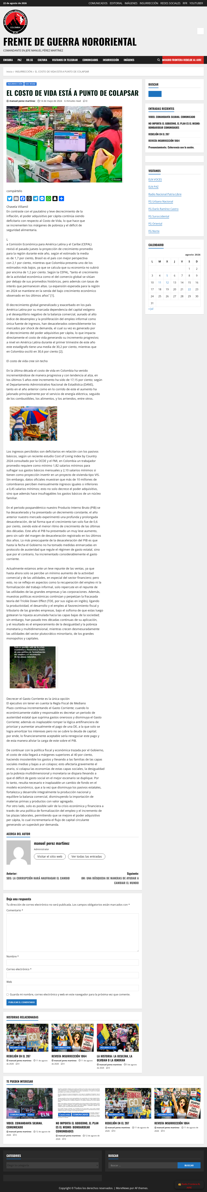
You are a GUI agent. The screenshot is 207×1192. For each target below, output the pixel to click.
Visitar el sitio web (49, 856)
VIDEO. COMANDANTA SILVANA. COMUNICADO (171, 117)
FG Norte (153, 231)
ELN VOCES (155, 179)
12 (167, 282)
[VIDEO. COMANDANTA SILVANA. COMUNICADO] (29, 1103)
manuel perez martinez (22, 100)
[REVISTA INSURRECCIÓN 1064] (72, 1038)
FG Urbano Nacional (160, 201)
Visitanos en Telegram (65, 60)
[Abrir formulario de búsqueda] (158, 60)
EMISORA (8, 60)
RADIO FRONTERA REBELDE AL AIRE (182, 60)
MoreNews (122, 1188)
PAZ (20, 60)
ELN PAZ (153, 187)
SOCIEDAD (30, 84)
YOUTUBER (196, 3)
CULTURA (42, 60)
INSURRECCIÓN (149, 3)
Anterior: (38, 875)
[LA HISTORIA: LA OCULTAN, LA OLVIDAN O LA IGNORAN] (118, 1038)
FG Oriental (155, 223)
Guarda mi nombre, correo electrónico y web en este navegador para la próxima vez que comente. (70, 994)
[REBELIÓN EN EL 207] (27, 1038)
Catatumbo (64, 1114)
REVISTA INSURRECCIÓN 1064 (69, 1056)
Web (9, 982)
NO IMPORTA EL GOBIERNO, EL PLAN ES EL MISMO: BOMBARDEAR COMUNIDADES (174, 125)
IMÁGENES (131, 3)
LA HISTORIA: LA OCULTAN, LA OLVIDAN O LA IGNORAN (114, 1058)
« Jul (150, 308)
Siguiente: (110, 878)
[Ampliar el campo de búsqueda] (155, 94)
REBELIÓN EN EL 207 (18, 1056)
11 (159, 282)
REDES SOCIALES (170, 3)
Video (31, 1114)
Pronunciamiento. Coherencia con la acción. (171, 147)
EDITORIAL (116, 3)
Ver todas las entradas (86, 856)
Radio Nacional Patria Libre (164, 194)
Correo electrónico (19, 969)
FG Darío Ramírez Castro (163, 209)
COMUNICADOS (98, 3)
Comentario (14, 910)
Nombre (12, 956)
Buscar (153, 84)
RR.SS (29, 60)
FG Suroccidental (158, 216)
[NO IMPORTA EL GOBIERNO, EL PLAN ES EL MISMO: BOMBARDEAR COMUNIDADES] (79, 1103)
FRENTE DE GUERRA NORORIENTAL (70, 41)
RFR (185, 3)
